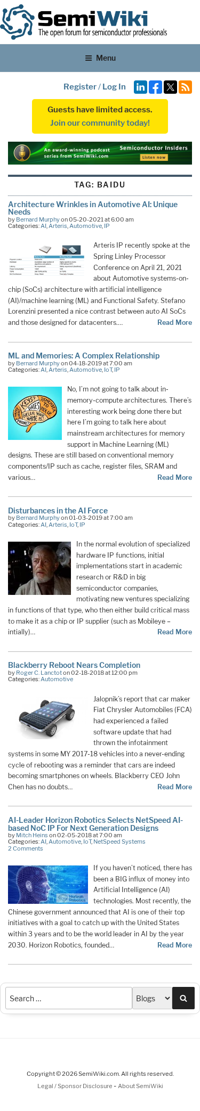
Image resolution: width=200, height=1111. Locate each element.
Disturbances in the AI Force (58, 510)
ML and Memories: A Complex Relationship (83, 355)
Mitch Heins (32, 835)
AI (43, 226)
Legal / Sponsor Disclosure (75, 1086)
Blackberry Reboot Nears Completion (74, 664)
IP (107, 226)
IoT (108, 369)
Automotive (85, 226)
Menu (106, 57)
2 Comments (25, 848)
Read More (174, 322)
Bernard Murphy (38, 219)
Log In (114, 87)
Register (80, 87)
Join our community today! (100, 123)
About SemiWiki (140, 1086)
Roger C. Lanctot (39, 672)
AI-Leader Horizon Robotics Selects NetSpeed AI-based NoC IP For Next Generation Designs (95, 823)
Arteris (58, 226)
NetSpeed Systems (119, 841)
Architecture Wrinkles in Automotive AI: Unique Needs (93, 208)
